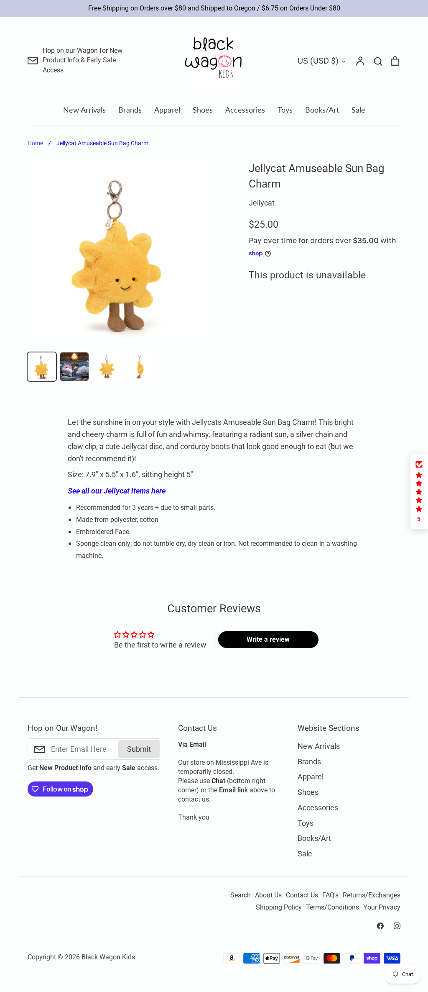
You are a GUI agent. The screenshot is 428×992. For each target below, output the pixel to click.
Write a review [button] (268, 639)
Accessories (245, 109)
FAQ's (330, 895)
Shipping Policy (279, 907)
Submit (139, 749)
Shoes (203, 109)
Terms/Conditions (332, 907)
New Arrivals (84, 109)
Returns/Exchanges (371, 895)
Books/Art (322, 109)
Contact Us (302, 895)
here (158, 490)
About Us (268, 895)
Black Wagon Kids (108, 957)
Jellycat (262, 202)
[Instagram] (397, 925)
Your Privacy (381, 907)
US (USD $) (318, 61)
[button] (419, 491)
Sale (358, 109)
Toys (285, 109)
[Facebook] (380, 925)
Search (240, 895)
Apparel (167, 109)
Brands (130, 109)
